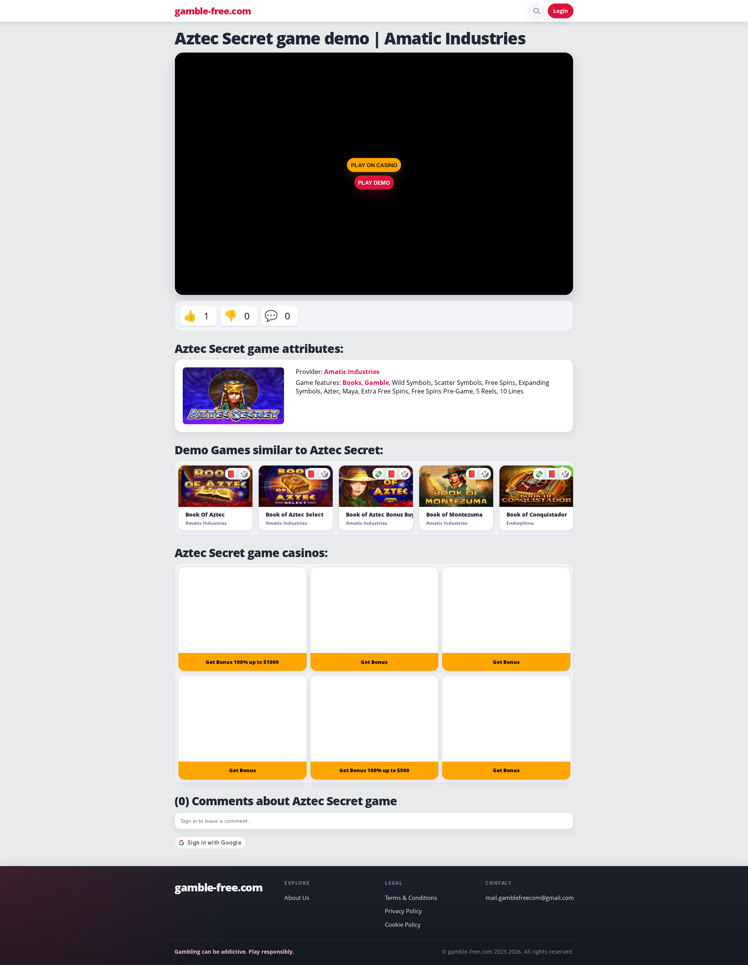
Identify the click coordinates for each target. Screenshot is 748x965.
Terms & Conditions (411, 897)
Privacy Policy (403, 911)
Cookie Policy (403, 924)
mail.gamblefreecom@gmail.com (529, 897)
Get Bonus (374, 661)
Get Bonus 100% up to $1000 (242, 661)
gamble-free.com (213, 11)
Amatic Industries (351, 371)
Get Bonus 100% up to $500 (374, 770)
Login (560, 10)
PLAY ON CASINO (374, 165)
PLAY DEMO (374, 183)
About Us (296, 897)
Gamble (377, 382)
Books (352, 382)
